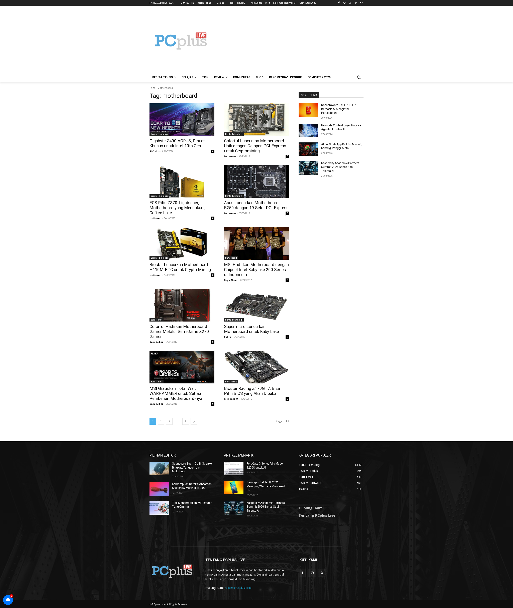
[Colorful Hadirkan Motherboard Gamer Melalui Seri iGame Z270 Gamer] (181, 305)
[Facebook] (339, 3)
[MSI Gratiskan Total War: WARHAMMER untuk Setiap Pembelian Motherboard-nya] (181, 367)
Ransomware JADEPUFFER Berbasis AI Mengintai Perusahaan (338, 108)
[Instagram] (344, 3)
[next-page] (194, 421)
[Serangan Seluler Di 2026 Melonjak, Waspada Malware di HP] (233, 487)
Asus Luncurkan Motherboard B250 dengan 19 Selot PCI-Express (256, 205)
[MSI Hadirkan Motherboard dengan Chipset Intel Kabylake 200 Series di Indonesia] (256, 243)
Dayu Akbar (231, 279)
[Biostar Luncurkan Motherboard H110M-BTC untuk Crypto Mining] (181, 243)
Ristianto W (231, 398)
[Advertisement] (289, 41)
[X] (350, 3)
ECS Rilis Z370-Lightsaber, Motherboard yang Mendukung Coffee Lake (177, 207)
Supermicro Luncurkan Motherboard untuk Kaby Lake (251, 329)
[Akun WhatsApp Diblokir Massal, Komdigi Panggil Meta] (308, 149)
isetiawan (230, 156)
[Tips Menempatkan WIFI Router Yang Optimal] (159, 508)
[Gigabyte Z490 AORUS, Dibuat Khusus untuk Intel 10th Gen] (181, 119)
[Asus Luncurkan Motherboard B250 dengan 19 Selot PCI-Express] (256, 181)
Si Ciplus (154, 151)
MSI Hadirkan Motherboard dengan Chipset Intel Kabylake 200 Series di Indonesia (256, 269)
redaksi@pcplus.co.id (238, 588)
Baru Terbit (231, 257)
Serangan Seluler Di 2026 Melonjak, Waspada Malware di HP (266, 486)
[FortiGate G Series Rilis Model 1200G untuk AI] (233, 468)
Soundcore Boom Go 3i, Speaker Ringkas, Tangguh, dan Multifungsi (192, 467)
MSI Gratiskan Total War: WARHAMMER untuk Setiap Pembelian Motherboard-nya (175, 393)
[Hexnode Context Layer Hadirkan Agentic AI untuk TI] (308, 130)
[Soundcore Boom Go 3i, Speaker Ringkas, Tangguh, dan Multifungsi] (159, 468)
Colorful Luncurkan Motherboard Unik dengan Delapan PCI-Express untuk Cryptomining (255, 145)
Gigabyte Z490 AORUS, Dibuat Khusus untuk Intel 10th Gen (177, 143)
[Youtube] (361, 3)
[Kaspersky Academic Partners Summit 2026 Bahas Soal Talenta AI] (308, 168)
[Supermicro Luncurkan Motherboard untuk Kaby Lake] (256, 305)
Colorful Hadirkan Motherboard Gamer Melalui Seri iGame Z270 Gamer (179, 331)
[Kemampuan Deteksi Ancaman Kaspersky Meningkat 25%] (159, 489)
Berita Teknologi (159, 134)
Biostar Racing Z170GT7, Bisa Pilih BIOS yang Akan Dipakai (252, 391)
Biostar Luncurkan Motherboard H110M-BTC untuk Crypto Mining (180, 267)
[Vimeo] (355, 3)
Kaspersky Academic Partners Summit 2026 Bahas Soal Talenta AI (340, 166)
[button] (359, 77)
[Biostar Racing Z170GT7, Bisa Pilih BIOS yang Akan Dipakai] (256, 367)
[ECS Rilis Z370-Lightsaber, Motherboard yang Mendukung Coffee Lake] (181, 181)
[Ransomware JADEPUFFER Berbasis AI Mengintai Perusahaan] (308, 110)
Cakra (227, 336)
